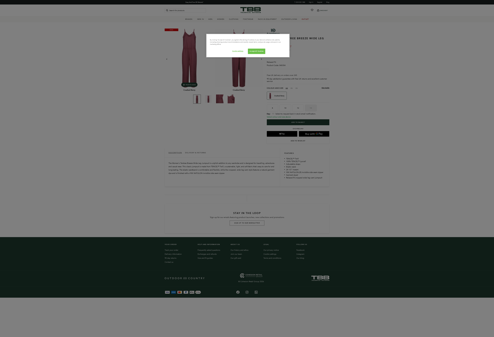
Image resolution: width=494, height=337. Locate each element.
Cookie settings (237, 51)
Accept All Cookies (256, 51)
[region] (248, 45)
